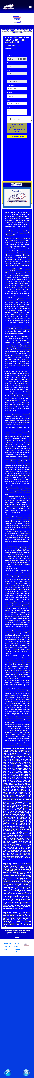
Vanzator (10, 78)
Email (9, 100)
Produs (9, 55)
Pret (8, 70)
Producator (10, 63)
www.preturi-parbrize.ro (14, 748)
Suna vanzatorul (18, 136)
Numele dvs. (11, 85)
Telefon (9, 93)
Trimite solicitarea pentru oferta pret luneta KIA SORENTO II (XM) (17, 128)
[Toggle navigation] (30, 6)
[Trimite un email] (26, 1072)
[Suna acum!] (7, 1073)
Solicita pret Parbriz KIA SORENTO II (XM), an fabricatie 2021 (16, 40)
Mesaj (9, 107)
